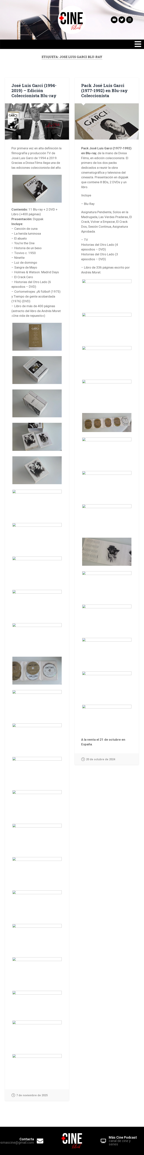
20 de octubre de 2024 (100, 759)
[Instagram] (129, 19)
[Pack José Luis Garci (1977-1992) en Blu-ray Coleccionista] (107, 121)
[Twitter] (121, 19)
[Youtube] (114, 19)
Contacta (27, 1139)
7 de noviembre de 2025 (32, 1095)
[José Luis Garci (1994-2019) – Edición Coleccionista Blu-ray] (37, 121)
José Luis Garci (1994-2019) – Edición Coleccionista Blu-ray (33, 90)
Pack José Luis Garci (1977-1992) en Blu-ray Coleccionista (104, 90)
